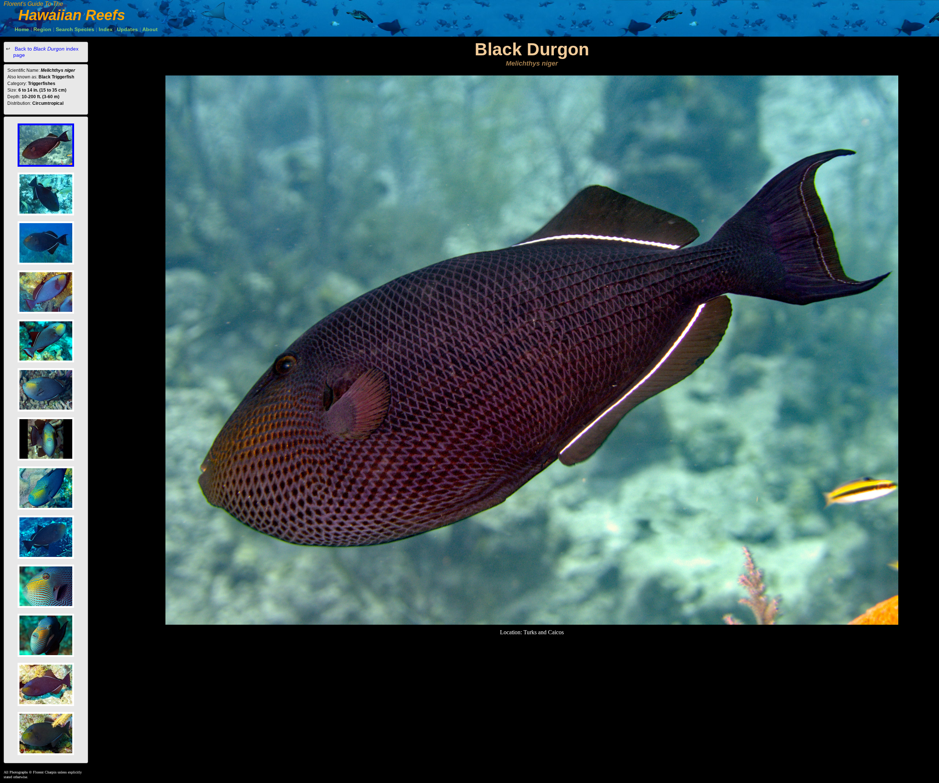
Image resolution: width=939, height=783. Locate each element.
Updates (127, 29)
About (150, 29)
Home (22, 29)
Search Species (75, 29)
